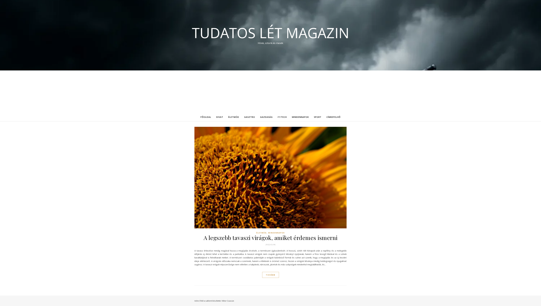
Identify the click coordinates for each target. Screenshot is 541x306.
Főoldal (205, 117)
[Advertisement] (270, 91)
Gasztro (249, 117)
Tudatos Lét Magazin (270, 33)
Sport (317, 117)
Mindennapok (300, 117)
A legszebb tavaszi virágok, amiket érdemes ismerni (271, 237)
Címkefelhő (333, 117)
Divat (219, 117)
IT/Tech (282, 117)
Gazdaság (266, 117)
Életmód (233, 117)
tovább (270, 275)
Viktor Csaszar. (228, 301)
